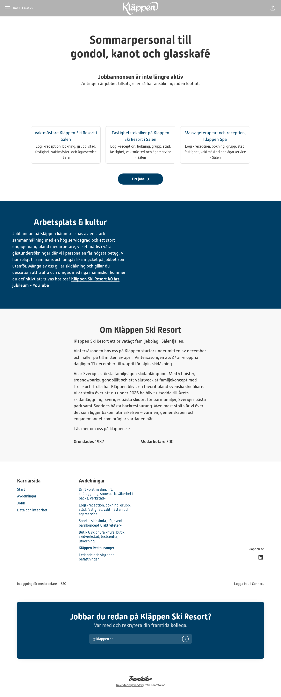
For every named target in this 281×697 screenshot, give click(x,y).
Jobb (21, 503)
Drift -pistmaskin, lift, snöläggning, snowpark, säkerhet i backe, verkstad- (106, 493)
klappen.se (256, 549)
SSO (63, 584)
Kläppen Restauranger (96, 548)
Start (21, 489)
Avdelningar (26, 496)
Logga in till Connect (249, 584)
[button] (273, 8)
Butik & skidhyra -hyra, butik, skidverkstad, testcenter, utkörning (102, 536)
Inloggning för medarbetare (37, 584)
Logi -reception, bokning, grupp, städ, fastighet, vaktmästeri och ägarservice (105, 509)
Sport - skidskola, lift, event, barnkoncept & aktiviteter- (101, 523)
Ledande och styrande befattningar (96, 557)
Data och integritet (32, 510)
